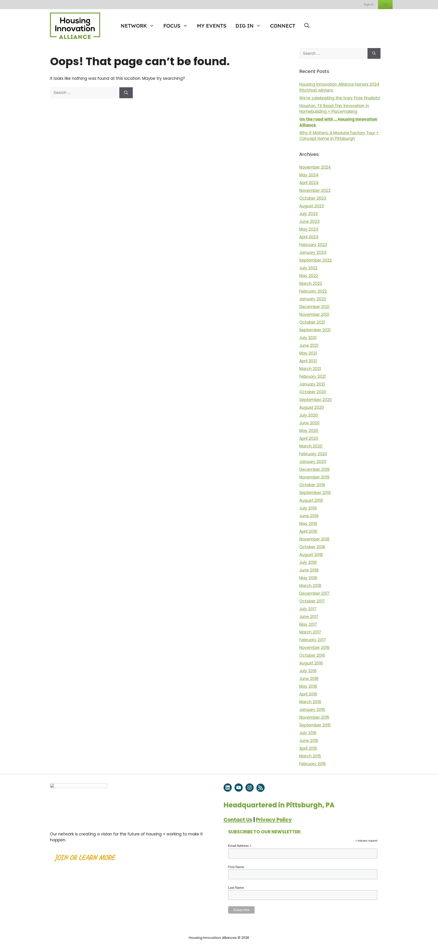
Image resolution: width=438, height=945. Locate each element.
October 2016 (312, 655)
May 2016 (308, 686)
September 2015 (315, 725)
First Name (236, 867)
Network (134, 26)
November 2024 (315, 167)
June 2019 (308, 516)
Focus (171, 26)
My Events (211, 26)
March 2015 (310, 756)
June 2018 (308, 570)
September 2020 (315, 399)
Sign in (368, 4)
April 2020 (308, 438)
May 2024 (308, 175)
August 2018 (311, 554)
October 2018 (312, 547)
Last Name (236, 887)
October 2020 (312, 392)
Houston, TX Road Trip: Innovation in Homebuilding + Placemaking (334, 108)
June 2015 (308, 740)
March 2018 (310, 585)
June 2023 (309, 221)
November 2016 (314, 647)
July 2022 (308, 268)
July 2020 (308, 415)
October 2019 (312, 485)
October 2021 (312, 322)
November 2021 (314, 314)
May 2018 (308, 578)
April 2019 (308, 531)
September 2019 (315, 492)
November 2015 (314, 717)
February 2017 (312, 640)
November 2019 (314, 477)
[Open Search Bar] (307, 26)
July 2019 (308, 508)
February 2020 (313, 454)
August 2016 (311, 663)
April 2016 (308, 694)
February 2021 (312, 376)
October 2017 (312, 601)
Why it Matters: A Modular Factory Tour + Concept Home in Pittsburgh (339, 136)
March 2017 (310, 632)
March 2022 (310, 283)
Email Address (239, 846)
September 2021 (315, 330)
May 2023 (308, 229)
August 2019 (311, 500)
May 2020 (308, 430)
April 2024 (308, 182)
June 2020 (309, 423)
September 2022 (315, 260)
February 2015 (312, 764)
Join (385, 4)
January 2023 (312, 252)
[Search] (126, 92)
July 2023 (308, 213)
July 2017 (307, 609)
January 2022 (312, 299)
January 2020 (312, 461)
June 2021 (308, 345)
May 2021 (308, 353)
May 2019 (308, 523)
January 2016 (312, 709)
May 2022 (308, 275)
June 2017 (308, 616)
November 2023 (315, 190)
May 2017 (308, 624)
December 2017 (314, 593)
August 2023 (311, 206)
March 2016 (310, 702)
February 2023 (313, 244)
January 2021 (312, 384)
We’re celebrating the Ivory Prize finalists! (339, 98)
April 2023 (308, 237)
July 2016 (308, 671)
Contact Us (238, 819)
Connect (282, 26)
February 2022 (313, 291)
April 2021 (308, 361)
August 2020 (311, 407)
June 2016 (308, 678)
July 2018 (308, 562)
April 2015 (308, 748)
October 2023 (312, 198)
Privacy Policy (274, 819)
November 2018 (314, 539)
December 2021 (314, 306)
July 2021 (307, 337)
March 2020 (310, 446)
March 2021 (310, 368)
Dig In (244, 26)
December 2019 (314, 469)
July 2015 (307, 733)
